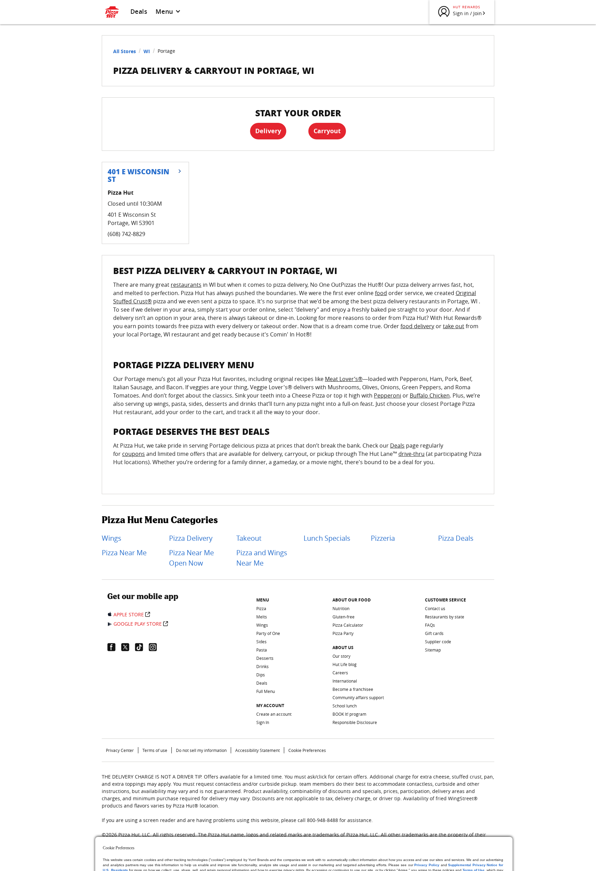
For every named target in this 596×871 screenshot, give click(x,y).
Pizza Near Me (124, 552)
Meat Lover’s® (343, 379)
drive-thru (411, 454)
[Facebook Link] (114, 647)
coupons (133, 454)
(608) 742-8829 (126, 234)
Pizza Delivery (190, 538)
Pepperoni (387, 395)
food (381, 293)
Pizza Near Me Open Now (191, 558)
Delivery (268, 131)
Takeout (248, 538)
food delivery (417, 326)
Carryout (327, 131)
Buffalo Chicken (430, 395)
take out (453, 326)
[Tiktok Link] (142, 647)
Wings (111, 538)
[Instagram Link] (155, 647)
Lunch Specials (327, 538)
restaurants (186, 284)
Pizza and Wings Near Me (261, 558)
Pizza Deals (456, 538)
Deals (138, 11)
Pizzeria (383, 538)
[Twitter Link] (128, 647)
